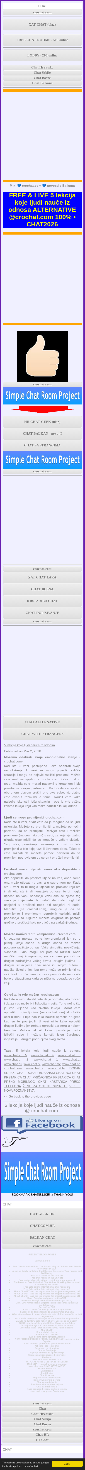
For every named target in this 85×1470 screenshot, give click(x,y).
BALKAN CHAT (42, 1237)
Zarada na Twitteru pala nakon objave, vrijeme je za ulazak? (47, 1321)
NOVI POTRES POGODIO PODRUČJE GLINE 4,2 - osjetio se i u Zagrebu (47, 1340)
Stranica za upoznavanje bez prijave (47, 1355)
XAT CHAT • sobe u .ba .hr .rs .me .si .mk (47, 1362)
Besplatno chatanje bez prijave (47, 1384)
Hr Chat (42, 1440)
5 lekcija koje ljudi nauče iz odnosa (29, 745)
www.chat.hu (13, 1064)
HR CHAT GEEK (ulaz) (42, 422)
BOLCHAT (73, 1073)
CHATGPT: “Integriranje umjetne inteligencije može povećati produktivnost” (47, 1304)
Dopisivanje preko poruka (47, 1380)
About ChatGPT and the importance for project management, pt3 (47, 1291)
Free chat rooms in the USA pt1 (47, 1278)
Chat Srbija (47, 1373)
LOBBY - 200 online (42, 55)
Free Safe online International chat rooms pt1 (47, 1289)
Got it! (67, 1463)
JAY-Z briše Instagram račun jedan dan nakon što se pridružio (47, 1319)
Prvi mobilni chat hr (46, 1332)
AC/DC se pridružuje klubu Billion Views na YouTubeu (47, 1323)
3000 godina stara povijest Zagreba (47, 1337)
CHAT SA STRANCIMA (42, 445)
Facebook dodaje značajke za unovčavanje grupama (47, 1312)
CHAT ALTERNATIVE (42, 722)
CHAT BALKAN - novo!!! (42, 433)
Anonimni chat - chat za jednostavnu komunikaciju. (46, 1328)
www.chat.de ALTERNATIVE (47, 1359)
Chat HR (42, 1434)
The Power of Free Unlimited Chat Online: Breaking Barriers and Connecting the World (47, 1283)
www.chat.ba (71, 1064)
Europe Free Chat (47, 1368)
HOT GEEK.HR (42, 1214)
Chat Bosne (42, 78)
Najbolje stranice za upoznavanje (47, 1353)
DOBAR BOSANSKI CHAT (46, 1073)
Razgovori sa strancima (47, 1348)
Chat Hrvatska (47, 1375)
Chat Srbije (42, 72)
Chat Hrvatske (42, 67)
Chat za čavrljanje (47, 1350)
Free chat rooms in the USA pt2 (47, 1275)
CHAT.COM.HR (42, 1225)
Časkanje (46, 1357)
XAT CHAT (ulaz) (42, 24)
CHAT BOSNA (42, 589)
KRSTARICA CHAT (42, 601)
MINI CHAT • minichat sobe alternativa (46, 1364)
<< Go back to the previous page (27, 1096)
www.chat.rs (34, 1068)
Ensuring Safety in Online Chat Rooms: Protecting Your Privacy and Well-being (47, 1272)
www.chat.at (71, 1059)
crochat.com (42, 12)
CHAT (42, 6)
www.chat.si (32, 1064)
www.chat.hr (56, 1068)
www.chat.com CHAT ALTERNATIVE (47, 1366)
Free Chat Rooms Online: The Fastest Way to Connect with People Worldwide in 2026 (47, 1267)
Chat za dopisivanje (47, 1382)
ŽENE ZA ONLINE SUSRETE (45, 1086)
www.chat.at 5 (15, 1055)
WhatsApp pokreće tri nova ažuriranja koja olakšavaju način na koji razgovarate (47, 1315)
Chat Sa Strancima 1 (46, 1387)
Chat (42, 1408)
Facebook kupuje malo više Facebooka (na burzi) (47, 1300)
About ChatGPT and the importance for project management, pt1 (47, 1296)
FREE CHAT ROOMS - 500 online (42, 40)
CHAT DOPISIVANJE (42, 613)
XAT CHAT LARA (42, 577)
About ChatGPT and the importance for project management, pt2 (47, 1294)
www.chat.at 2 (16, 1059)
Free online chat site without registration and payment (47, 1280)
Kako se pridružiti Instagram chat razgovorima (47, 1309)
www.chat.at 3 (69, 1055)
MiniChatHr (47, 1330)
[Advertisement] (42, 135)
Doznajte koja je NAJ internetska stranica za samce (47, 1325)
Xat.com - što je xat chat (47, 1346)
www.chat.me (51, 1064)
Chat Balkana (42, 83)
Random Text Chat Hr (47, 1334)
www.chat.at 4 (42, 1055)
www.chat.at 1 (46, 1059)
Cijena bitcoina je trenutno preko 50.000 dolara (47, 1344)
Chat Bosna (47, 1371)
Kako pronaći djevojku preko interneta (47, 1389)
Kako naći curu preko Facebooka (47, 1391)
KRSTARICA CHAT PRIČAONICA (28, 1077)
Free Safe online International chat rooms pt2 (47, 1287)
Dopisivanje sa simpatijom (47, 1378)
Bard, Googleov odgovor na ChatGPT (46, 1298)
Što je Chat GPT (47, 1307)
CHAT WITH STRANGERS (42, 734)
